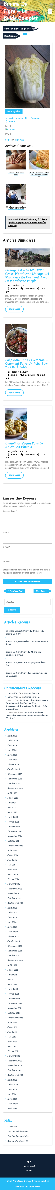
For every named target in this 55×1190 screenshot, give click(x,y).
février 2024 (13, 879)
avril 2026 (12, 754)
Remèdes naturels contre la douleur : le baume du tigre (25, 632)
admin (11, 121)
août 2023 (12, 907)
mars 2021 (13, 1046)
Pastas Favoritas (32, 693)
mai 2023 (12, 922)
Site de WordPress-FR (18, 1141)
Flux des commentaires (19, 1136)
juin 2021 (12, 1032)
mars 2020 (13, 1103)
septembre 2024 (15, 845)
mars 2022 (13, 989)
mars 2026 (13, 759)
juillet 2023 (13, 912)
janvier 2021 (14, 1055)
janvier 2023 (14, 941)
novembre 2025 (15, 778)
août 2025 (12, 793)
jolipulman (19, 140)
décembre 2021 (15, 1003)
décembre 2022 (15, 946)
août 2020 (12, 1079)
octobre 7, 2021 (20, 285)
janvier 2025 (14, 826)
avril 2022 (12, 984)
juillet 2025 (13, 797)
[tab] (50, 11)
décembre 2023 (15, 888)
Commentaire (9, 511)
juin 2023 (12, 917)
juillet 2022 (13, 969)
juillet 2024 (13, 855)
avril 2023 (12, 926)
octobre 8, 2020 (20, 371)
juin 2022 (12, 974)
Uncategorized (11, 36)
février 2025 (13, 821)
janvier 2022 (14, 998)
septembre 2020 (15, 1075)
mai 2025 (12, 807)
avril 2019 (12, 1108)
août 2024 (12, 850)
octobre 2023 (14, 898)
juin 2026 (12, 745)
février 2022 (13, 993)
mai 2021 (12, 1036)
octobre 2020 (14, 1070)
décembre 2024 (15, 831)
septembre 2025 (15, 788)
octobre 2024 (14, 840)
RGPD (29, 1161)
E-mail (6, 547)
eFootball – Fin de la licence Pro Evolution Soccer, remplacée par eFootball (27, 715)
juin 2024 (12, 860)
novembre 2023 (15, 893)
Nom (6, 532)
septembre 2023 (15, 903)
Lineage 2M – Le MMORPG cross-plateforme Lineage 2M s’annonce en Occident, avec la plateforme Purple (27, 275)
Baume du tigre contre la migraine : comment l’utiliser (23, 653)
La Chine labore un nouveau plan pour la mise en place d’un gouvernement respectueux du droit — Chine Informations (27, 704)
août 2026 (12, 735)
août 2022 (12, 965)
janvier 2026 (14, 769)
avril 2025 (12, 812)
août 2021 (12, 1022)
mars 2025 (13, 817)
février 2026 (13, 764)
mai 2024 (12, 864)
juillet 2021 (13, 1027)
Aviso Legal (29, 1166)
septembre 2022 (15, 960)
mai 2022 (12, 979)
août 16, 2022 (16, 118)
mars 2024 (13, 874)
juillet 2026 (13, 740)
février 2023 (13, 936)
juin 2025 (12, 802)
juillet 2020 (13, 1084)
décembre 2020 (15, 1060)
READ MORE (16, 310)
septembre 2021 (15, 1017)
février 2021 (13, 1051)
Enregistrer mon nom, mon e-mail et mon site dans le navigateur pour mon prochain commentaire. (26, 571)
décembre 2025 (15, 774)
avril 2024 (12, 869)
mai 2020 (12, 1094)
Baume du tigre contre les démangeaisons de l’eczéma (26, 674)
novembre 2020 (15, 1065)
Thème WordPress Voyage (18, 1180)
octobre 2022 (14, 955)
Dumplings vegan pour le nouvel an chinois (24, 445)
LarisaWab (13, 693)
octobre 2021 (14, 1012)
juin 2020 (12, 1089)
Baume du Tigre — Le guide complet (21, 11)
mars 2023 (13, 931)
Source (8, 140)
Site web (7, 561)
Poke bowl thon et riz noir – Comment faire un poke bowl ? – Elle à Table (26, 363)
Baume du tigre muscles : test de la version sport (27, 643)
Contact (29, 1170)
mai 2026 (12, 750)
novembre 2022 (15, 950)
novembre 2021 (15, 1008)
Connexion (12, 1126)
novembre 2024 (15, 836)
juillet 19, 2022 (19, 451)
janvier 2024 (14, 883)
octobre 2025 (14, 783)
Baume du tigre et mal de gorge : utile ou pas (26, 664)
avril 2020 (12, 1098)
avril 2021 (12, 1041)
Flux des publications (18, 1131)
